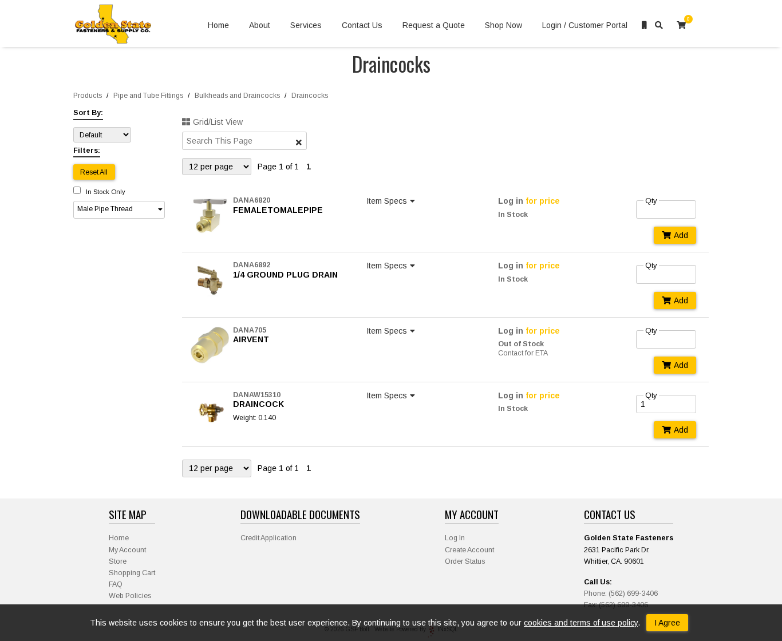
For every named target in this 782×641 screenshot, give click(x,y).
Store (118, 561)
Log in (510, 200)
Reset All (94, 172)
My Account (127, 550)
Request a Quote (433, 25)
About (259, 25)
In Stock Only (104, 191)
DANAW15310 (257, 395)
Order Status (465, 561)
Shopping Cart (132, 573)
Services (306, 25)
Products (87, 96)
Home (218, 25)
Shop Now (503, 25)
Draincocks (309, 96)
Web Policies (130, 596)
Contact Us (362, 25)
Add (681, 235)
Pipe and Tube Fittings (148, 96)
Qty (651, 200)
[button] (119, 210)
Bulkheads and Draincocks (237, 96)
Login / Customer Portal (584, 25)
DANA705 (249, 330)
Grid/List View (218, 121)
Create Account (469, 550)
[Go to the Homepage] (113, 25)
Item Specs (386, 200)
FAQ (116, 584)
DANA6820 (251, 200)
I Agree (667, 622)
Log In (455, 538)
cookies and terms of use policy (581, 622)
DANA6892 (251, 265)
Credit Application (268, 538)
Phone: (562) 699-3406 (621, 593)
